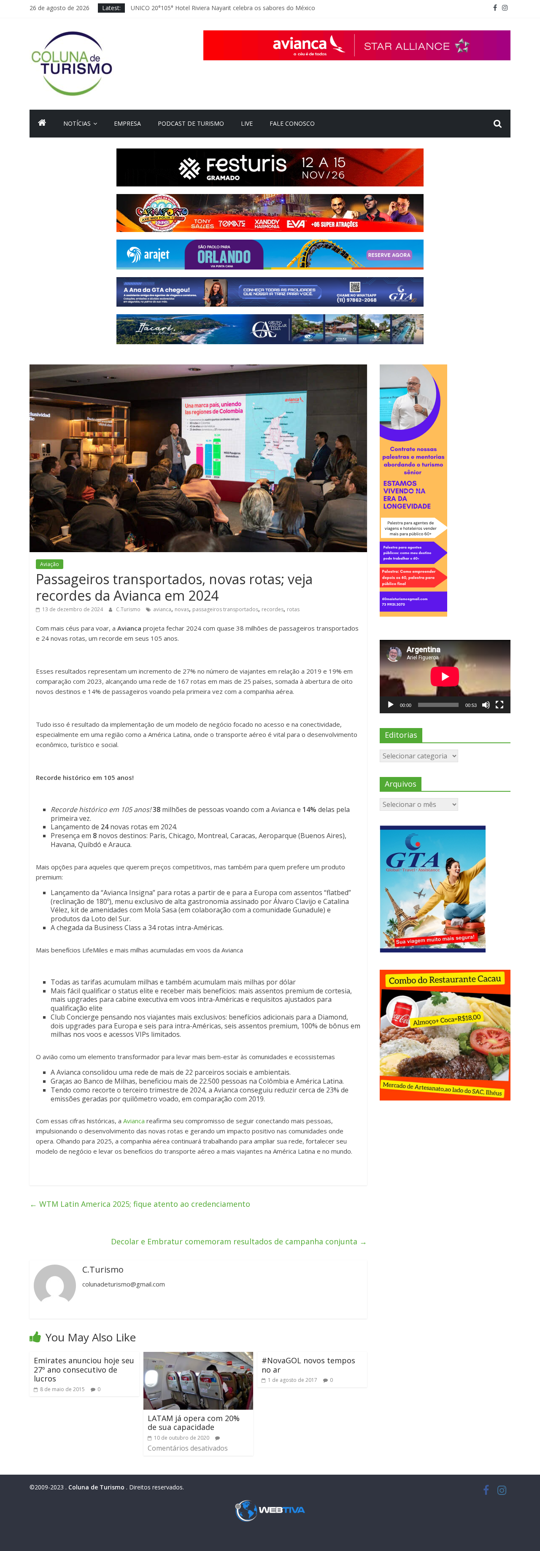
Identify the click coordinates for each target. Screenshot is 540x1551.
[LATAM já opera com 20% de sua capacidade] (198, 1357)
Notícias (77, 123)
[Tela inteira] (499, 705)
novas (182, 609)
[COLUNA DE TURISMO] (42, 124)
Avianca (134, 1121)
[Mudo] (486, 705)
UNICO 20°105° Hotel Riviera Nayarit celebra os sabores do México (223, 8)
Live (247, 123)
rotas (293, 609)
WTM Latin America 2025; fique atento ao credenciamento (140, 1204)
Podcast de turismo (191, 123)
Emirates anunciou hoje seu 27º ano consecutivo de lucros (84, 1369)
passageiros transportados (225, 609)
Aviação (49, 564)
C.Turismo (129, 609)
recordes (273, 609)
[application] (445, 676)
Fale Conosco (292, 123)
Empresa (127, 123)
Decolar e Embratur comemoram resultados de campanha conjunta (239, 1241)
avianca (162, 609)
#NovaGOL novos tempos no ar (308, 1365)
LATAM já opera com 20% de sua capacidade (194, 1422)
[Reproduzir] (390, 705)
